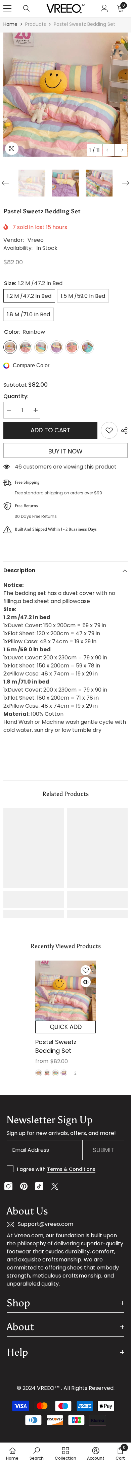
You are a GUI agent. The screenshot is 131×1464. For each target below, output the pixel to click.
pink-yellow (47, 1073)
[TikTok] (39, 1186)
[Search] (27, 8)
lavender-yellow (63, 1073)
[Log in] (104, 8)
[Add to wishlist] (109, 430)
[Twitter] (55, 1186)
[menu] (7, 8)
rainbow (38, 1073)
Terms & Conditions (71, 1169)
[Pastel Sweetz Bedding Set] (65, 990)
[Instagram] (8, 1186)
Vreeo (36, 240)
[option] (65, 94)
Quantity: (16, 396)
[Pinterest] (24, 1186)
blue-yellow (55, 1073)
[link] (33, 899)
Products (35, 24)
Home (10, 24)
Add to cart (51, 430)
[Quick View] (86, 982)
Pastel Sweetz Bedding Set (56, 1046)
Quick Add (66, 1027)
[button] (109, 150)
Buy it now (65, 451)
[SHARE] (123, 431)
